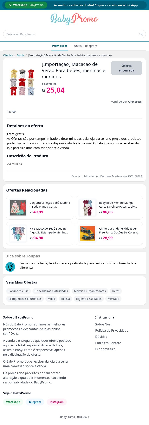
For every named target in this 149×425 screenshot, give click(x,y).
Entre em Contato (108, 343)
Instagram (57, 402)
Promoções (59, 46)
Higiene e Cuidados (88, 299)
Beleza (65, 299)
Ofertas (8, 55)
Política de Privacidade (111, 330)
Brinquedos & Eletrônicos (25, 299)
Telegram (35, 402)
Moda (20, 55)
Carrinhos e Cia (19, 291)
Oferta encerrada (126, 68)
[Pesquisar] (141, 34)
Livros (116, 291)
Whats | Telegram (85, 46)
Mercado (113, 299)
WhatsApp (13, 402)
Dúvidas (101, 337)
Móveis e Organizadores (90, 291)
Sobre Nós (103, 324)
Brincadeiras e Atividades (51, 291)
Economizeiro (105, 349)
